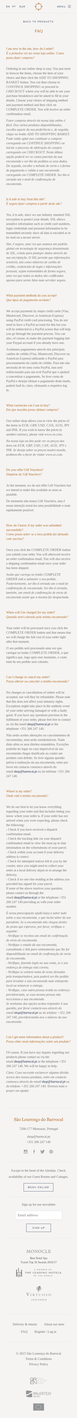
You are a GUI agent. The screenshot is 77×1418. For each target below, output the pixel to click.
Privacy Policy (38, 1364)
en (8, 6)
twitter (42, 1152)
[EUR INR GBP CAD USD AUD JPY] (24, 7)
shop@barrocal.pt (38, 724)
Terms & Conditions (38, 1359)
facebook (34, 1152)
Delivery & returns (25, 1324)
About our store (54, 1324)
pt (14, 6)
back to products (38, 21)
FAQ (24, 1331)
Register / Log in (45, 1331)
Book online (38, 1187)
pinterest (51, 1152)
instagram (26, 1152)
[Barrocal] (38, 1121)
